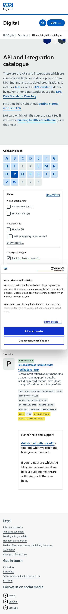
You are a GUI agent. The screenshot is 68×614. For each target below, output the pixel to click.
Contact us (8, 567)
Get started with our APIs (38, 443)
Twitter (12, 595)
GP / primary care (27, 405)
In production (26, 361)
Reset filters (53, 195)
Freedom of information (15, 540)
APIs (17, 87)
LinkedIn (13, 601)
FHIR (21, 391)
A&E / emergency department (39, 391)
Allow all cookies (34, 331)
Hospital (23, 409)
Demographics (49, 409)
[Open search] (42, 22)
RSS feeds (7, 580)
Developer (23, 35)
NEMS (21, 414)
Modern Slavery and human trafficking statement (27, 545)
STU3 (28, 414)
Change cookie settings (14, 554)
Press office (8, 572)
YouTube (13, 607)
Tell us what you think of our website (21, 576)
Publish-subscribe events (31, 419)
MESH (59, 391)
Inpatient (34, 409)
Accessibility (9, 549)
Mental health (46, 405)
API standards (43, 87)
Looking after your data (15, 536)
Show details (51, 321)
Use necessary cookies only (34, 340)
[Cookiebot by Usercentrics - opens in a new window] (50, 269)
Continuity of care (28, 396)
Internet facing (41, 414)
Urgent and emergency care (33, 400)
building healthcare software (36, 120)
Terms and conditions (13, 531)
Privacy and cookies (12, 527)
